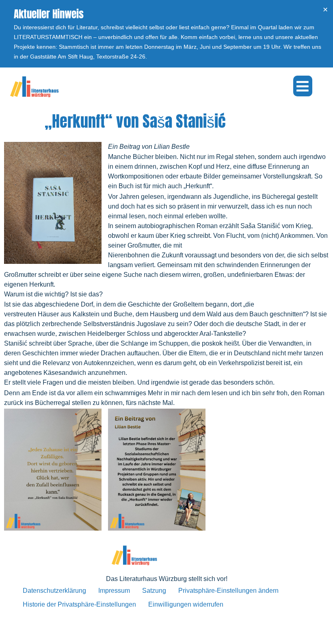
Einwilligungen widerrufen (185, 604)
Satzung (154, 590)
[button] (302, 86)
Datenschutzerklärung (54, 590)
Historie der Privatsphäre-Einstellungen (79, 604)
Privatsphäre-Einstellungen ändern (228, 590)
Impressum (114, 590)
